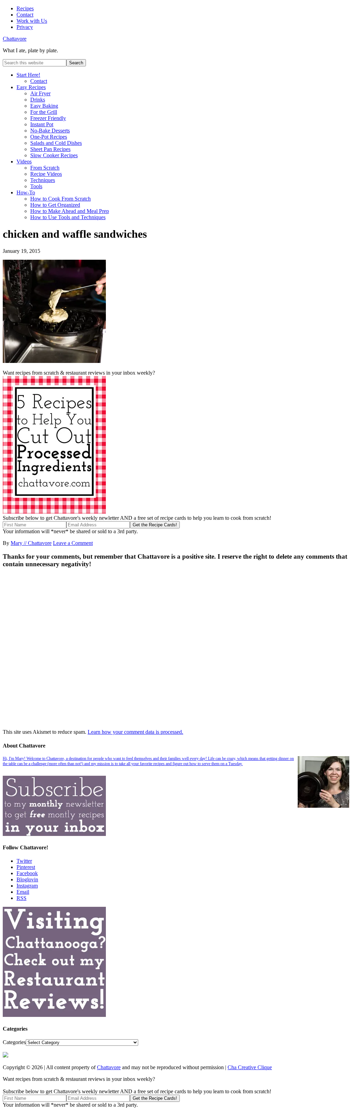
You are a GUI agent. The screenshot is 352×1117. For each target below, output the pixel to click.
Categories (14, 1042)
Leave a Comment (73, 543)
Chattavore (14, 39)
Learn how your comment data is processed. (135, 732)
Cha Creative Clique (250, 1067)
